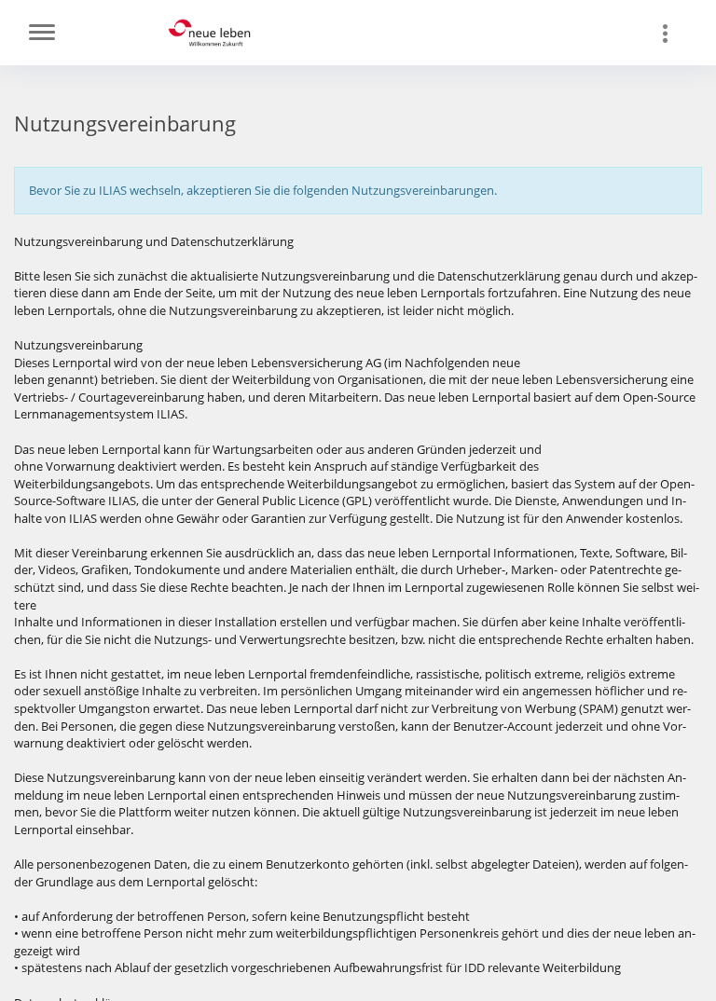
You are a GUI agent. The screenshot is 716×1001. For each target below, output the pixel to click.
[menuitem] (674, 33)
